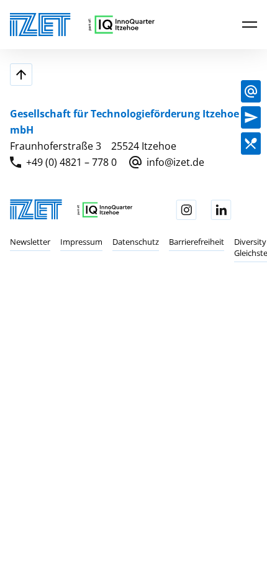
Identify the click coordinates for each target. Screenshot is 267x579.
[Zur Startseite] (40, 24)
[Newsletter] (251, 117)
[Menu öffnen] (249, 23)
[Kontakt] (251, 91)
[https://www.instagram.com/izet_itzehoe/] (186, 210)
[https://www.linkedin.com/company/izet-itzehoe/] (221, 210)
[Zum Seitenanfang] (21, 74)
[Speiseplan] (251, 143)
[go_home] (121, 24)
